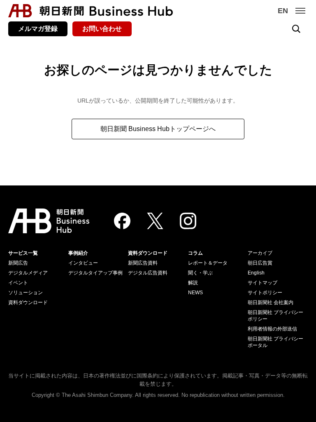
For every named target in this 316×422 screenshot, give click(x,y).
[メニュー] (300, 10)
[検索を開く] (296, 28)
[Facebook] (122, 221)
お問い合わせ (102, 28)
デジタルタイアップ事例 (95, 273)
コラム (195, 253)
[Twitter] (155, 221)
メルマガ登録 (38, 28)
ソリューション (25, 292)
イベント (18, 283)
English (256, 273)
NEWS (195, 292)
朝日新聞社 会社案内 (270, 302)
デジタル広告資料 (147, 273)
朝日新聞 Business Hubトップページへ (158, 128)
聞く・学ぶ (200, 273)
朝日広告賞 (260, 263)
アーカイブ (260, 253)
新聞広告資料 (143, 263)
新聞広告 (18, 263)
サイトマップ (262, 283)
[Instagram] (188, 221)
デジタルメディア (28, 273)
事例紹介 (78, 253)
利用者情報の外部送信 (272, 329)
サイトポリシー (265, 292)
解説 (193, 283)
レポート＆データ (208, 263)
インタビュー (83, 263)
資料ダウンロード (28, 302)
